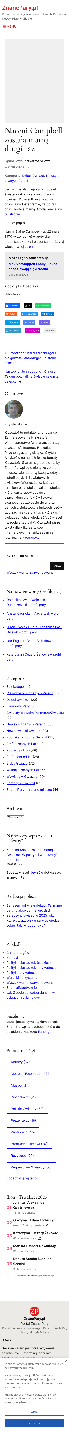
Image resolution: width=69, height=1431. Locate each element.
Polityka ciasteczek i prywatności (32, 968)
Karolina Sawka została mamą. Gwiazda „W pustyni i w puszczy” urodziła (32, 855)
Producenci (23, 1132)
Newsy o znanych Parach (26, 724)
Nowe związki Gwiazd (23, 731)
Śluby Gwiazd (17, 763)
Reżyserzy (22, 1155)
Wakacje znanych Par (23, 770)
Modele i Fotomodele (31, 1074)
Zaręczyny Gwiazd (21, 783)
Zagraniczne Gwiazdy (31, 1167)
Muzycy (20, 1085)
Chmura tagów (18, 953)
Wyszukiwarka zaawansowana (30, 572)
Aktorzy (20, 1062)
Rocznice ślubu (18, 750)
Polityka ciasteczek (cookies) (29, 963)
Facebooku (30, 537)
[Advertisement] (34, 83)
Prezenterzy (23, 1120)
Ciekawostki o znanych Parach (30, 693)
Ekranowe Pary (18, 706)
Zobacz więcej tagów (23, 1178)
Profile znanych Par (21, 744)
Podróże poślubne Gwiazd (27, 737)
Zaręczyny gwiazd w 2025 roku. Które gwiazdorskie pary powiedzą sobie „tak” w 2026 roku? (33, 920)
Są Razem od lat (19, 757)
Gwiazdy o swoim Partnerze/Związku (35, 713)
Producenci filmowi (29, 1144)
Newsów (36, 872)
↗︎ (47, 1225)
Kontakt (12, 958)
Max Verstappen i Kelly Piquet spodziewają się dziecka (33, 266)
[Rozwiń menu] (9, 26)
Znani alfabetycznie (22, 987)
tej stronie (12, 214)
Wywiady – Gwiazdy (22, 777)
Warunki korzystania (22, 978)
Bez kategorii (16, 687)
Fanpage (44, 1032)
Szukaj (57, 566)
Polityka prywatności (22, 973)
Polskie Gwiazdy (27, 1109)
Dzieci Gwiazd (33, 176)
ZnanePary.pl (20, 7)
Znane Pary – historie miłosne (29, 790)
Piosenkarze (24, 1097)
